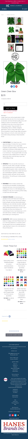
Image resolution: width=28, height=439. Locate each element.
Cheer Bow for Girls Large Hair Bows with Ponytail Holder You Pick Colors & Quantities (9, 292)
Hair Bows (15, 392)
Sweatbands (15, 391)
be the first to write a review (14, 335)
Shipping (15, 366)
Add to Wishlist (8, 112)
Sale (15, 400)
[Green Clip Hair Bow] (11, 48)
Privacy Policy (15, 375)
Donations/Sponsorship (15, 408)
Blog (15, 404)
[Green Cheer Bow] (11, 21)
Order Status (15, 371)
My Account (15, 369)
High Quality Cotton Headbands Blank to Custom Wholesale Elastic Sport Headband (9, 264)
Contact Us (15, 365)
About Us (15, 363)
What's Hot (15, 401)
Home (2, 14)
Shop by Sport (15, 395)
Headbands (15, 389)
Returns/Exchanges (15, 368)
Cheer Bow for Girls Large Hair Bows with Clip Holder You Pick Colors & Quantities (21, 264)
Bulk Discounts (15, 407)
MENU (5, 9)
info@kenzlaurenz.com (14, 353)
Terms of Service (15, 374)
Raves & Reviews (15, 402)
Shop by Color (15, 396)
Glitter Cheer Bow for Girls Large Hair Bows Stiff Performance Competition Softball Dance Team (21, 294)
